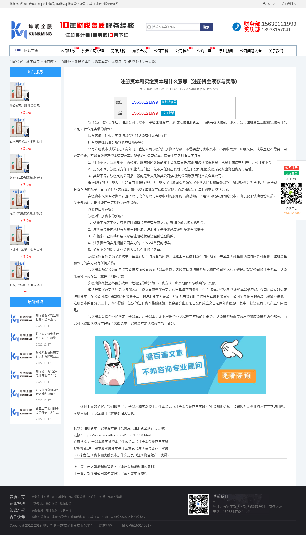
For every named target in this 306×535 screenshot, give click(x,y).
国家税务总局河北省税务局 (127, 517)
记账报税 (118, 51)
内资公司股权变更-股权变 (26, 213)
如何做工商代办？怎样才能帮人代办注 (47, 375)
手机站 (266, 4)
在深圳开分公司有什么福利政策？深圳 (47, 394)
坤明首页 (33, 62)
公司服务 (68, 51)
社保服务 (65, 503)
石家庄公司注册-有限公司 (26, 285)
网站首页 (31, 51)
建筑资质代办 (60, 517)
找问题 (49, 62)
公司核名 (182, 51)
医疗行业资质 (96, 497)
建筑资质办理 (40, 517)
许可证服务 (59, 497)
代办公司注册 (18, 4)
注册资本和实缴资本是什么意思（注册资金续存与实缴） (130, 442)
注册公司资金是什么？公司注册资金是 (47, 338)
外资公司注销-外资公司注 (26, 105)
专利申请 (65, 510)
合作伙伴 (17, 517)
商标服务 (38, 510)
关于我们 (287, 4)
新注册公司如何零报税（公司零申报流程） (119, 473)
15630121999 (144, 113)
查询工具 (204, 51)
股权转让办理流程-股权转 (26, 177)
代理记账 (38, 503)
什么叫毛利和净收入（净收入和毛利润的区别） (122, 467)
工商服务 (64, 62)
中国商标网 (78, 517)
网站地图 (105, 525)
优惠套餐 (291, 173)
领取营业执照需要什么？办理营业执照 (47, 356)
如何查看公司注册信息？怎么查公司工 (47, 319)
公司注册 (291, 167)
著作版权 (51, 510)
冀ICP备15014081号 (137, 525)
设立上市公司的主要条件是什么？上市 (47, 412)
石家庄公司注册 (98, 517)
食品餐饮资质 (77, 497)
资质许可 (17, 497)
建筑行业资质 (40, 497)
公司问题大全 (251, 51)
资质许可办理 (93, 51)
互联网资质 (115, 497)
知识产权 (139, 51)
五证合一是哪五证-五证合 (26, 249)
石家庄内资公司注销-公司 (26, 141)
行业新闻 (226, 51)
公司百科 (161, 51)
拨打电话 (168, 113)
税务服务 (51, 503)
